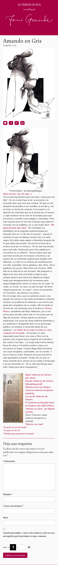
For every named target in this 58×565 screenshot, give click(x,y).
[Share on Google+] (17, 123)
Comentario (9, 461)
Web (5, 517)
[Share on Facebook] (11, 123)
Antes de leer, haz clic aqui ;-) (17, 194)
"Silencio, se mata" (34, 424)
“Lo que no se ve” (11, 430)
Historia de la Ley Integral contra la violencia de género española (39, 390)
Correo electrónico (13, 505)
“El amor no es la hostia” (15, 427)
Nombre (8, 494)
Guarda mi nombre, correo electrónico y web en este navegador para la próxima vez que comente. (29, 534)
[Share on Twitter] (5, 123)
